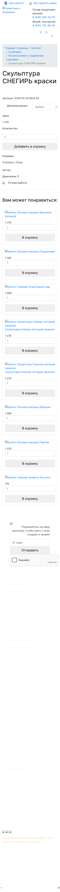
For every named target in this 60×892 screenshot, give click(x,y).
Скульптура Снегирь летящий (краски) (30, 329)
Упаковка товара (19, 618)
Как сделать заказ (44, 3)
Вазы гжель (16, 670)
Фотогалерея (17, 740)
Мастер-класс (18, 732)
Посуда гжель (17, 654)
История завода (19, 691)
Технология (16, 695)
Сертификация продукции (25, 606)
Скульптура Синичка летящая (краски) (30, 371)
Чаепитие (15, 736)
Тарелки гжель (18, 658)
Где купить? (15, 3)
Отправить (30, 550)
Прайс (13, 635)
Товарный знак (18, 610)
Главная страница (16, 48)
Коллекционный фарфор (24, 666)
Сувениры (14, 51)
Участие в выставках (22, 707)
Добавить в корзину (30, 146)
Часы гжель (16, 673)
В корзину (30, 237)
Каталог (36, 48)
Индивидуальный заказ (23, 639)
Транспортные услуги (22, 621)
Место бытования (20, 614)
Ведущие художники (22, 699)
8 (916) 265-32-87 (43, 17)
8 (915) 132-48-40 (43, 25)
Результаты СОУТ (20, 714)
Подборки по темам (21, 677)
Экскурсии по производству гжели (31, 728)
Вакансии (15, 703)
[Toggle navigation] (9, 34)
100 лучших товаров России (27, 710)
